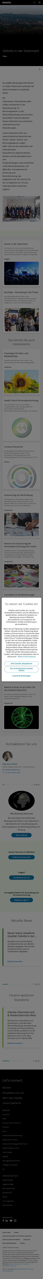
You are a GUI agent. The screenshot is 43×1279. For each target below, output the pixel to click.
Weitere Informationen (27, 656)
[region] (21, 639)
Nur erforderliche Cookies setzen (21, 669)
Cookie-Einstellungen (21, 676)
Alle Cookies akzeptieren (21, 663)
